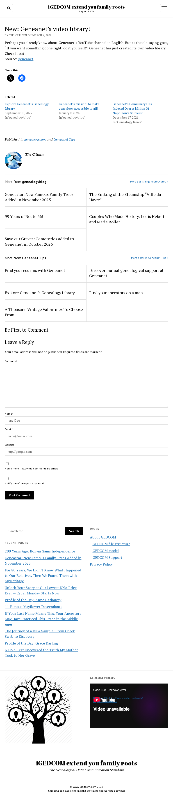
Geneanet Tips (65, 139)
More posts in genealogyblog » (149, 181)
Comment (11, 361)
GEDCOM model (106, 550)
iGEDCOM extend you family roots (86, 7)
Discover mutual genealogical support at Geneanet (126, 273)
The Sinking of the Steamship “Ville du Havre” (125, 197)
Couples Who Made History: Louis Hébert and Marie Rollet (126, 219)
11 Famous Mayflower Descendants (33, 606)
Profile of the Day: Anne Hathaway (33, 599)
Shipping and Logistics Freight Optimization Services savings (86, 790)
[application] (129, 706)
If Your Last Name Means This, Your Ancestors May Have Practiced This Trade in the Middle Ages (43, 619)
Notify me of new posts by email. (25, 483)
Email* (9, 429)
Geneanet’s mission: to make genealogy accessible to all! (79, 106)
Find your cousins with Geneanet (35, 270)
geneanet (25, 58)
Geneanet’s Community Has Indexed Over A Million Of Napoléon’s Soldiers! (132, 108)
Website (9, 444)
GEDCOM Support (107, 557)
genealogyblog (35, 139)
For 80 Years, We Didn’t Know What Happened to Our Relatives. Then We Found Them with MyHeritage (43, 575)
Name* (9, 413)
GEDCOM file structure (111, 543)
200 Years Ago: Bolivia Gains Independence (40, 551)
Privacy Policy (101, 564)
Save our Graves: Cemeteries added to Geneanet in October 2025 (39, 241)
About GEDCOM (103, 537)
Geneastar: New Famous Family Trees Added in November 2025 (39, 197)
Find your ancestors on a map (116, 292)
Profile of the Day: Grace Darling (31, 643)
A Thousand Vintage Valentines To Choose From (44, 312)
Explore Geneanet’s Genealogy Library (40, 292)
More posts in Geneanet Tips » (149, 257)
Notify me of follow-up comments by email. (32, 468)
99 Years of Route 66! (24, 216)
